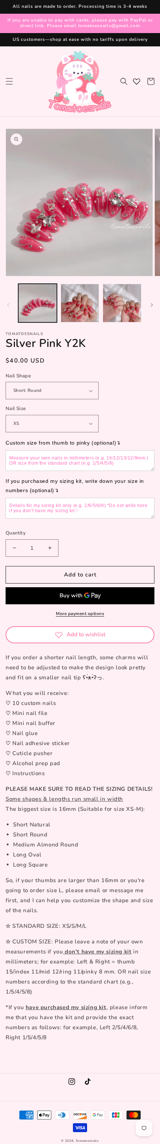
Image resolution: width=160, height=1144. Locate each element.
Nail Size (16, 408)
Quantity (16, 533)
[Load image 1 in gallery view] (37, 303)
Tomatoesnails (87, 1141)
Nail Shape (18, 376)
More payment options (80, 614)
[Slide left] (8, 305)
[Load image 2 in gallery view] (80, 303)
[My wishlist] (136, 81)
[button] (9, 81)
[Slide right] (152, 305)
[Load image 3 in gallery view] (122, 303)
